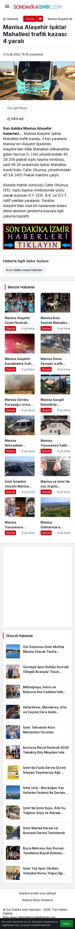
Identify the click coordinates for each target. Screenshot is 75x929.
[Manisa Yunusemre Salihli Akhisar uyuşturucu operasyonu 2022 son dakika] (55, 434)
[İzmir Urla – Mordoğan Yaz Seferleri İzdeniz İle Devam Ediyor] (37, 792)
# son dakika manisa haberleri (24, 270)
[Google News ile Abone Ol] (17, 108)
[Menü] (7, 6)
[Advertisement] (37, 586)
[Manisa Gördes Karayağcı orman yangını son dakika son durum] (20, 393)
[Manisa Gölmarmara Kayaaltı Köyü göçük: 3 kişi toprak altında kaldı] (55, 516)
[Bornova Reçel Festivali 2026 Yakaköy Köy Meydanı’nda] (37, 752)
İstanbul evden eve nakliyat (37, 893)
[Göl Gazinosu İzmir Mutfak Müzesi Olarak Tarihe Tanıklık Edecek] (37, 651)
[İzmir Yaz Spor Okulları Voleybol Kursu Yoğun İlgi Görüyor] (37, 873)
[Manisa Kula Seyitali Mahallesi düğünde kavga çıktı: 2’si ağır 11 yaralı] (55, 312)
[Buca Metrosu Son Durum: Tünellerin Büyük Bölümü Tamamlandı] (37, 853)
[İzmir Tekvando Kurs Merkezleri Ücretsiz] (37, 732)
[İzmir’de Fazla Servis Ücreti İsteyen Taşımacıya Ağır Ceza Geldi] (37, 772)
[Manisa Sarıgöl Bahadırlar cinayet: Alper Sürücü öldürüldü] (55, 393)
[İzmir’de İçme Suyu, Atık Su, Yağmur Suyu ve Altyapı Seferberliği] (37, 812)
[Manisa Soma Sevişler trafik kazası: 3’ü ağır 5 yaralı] (55, 353)
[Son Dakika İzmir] (38, 6)
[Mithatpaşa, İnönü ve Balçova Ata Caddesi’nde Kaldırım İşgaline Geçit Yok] (37, 692)
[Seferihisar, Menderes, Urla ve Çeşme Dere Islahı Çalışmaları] (37, 712)
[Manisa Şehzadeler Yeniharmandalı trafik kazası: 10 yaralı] (20, 434)
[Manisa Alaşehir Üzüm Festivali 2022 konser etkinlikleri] (20, 312)
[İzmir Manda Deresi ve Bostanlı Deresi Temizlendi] (37, 833)
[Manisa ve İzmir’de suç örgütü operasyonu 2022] (55, 475)
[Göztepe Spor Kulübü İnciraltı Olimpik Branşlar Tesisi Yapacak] (37, 671)
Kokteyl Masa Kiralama (37, 900)
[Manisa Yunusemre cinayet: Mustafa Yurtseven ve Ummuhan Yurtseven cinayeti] (20, 516)
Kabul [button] (66, 923)
